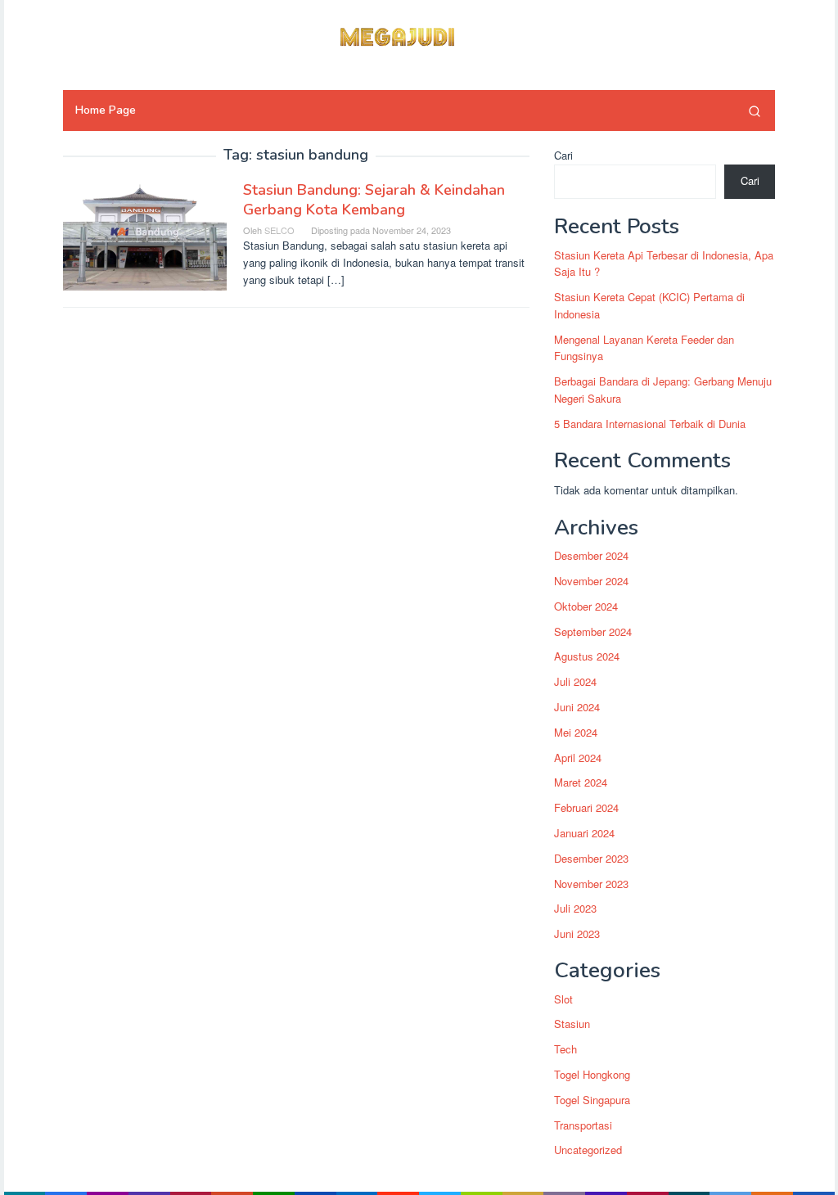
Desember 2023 (591, 858)
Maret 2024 (580, 782)
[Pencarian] (754, 110)
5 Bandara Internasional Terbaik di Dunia (650, 423)
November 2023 (591, 883)
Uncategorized (588, 1149)
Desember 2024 (591, 555)
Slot (563, 999)
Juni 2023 (577, 933)
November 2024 (591, 580)
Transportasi (583, 1125)
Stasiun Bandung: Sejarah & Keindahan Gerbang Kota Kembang (374, 199)
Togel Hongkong (592, 1074)
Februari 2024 (586, 807)
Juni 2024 (577, 707)
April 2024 (577, 757)
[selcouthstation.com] (419, 35)
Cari (563, 155)
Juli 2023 (575, 908)
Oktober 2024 (586, 606)
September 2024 (593, 631)
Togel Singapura (592, 1099)
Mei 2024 (575, 732)
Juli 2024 (575, 681)
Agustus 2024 (586, 656)
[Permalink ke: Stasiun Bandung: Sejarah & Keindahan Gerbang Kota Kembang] (145, 233)
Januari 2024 (584, 833)
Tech (565, 1049)
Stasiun (572, 1023)
